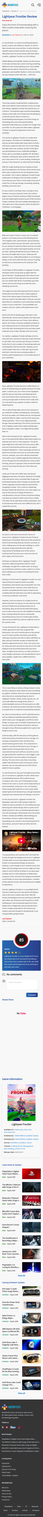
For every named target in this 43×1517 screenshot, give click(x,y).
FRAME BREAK (20, 1136)
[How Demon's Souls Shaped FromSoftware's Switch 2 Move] (31, 1232)
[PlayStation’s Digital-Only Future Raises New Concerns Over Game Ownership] (31, 1178)
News (5, 1510)
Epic (21, 1129)
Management (28, 1146)
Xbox (19, 1506)
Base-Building (9, 1149)
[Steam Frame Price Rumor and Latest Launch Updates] (31, 1363)
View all (21, 1393)
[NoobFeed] (10, 5)
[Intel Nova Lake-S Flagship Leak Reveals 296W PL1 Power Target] (31, 1349)
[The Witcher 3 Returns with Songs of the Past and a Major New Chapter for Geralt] (31, 1192)
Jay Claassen (16, 35)
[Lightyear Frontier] (21, 1120)
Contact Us (6, 1500)
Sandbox (22, 1142)
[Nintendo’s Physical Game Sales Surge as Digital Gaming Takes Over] (31, 1205)
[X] (3, 1427)
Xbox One (27, 1129)
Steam (17, 1129)
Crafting (14, 1146)
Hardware (35, 1510)
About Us (5, 1487)
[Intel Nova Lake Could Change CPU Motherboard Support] (31, 1389)
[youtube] (7, 1427)
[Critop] (20, 1427)
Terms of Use (6, 1493)
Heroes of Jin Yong (9, 1469)
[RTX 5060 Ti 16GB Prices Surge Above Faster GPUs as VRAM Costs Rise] (31, 1296)
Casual (28, 1142)
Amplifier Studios (32, 1136)
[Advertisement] (21, 1050)
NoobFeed (5, 11)
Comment (32, 995)
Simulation (14, 1142)
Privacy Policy (7, 1497)
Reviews (14, 11)
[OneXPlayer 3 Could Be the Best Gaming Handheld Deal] (31, 1376)
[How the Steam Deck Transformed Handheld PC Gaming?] (31, 1309)
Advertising (6, 1490)
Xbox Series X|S (9, 1132)
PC (26, 1506)
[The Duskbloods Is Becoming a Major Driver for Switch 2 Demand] (31, 1245)
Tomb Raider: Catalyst (10, 1475)
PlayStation (8, 1506)
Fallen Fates (6, 1472)
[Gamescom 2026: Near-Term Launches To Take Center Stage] (31, 1258)
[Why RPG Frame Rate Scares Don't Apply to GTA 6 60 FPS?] (31, 1218)
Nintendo (35, 1506)
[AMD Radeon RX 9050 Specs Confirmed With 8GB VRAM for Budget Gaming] (31, 1336)
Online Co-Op (20, 1149)
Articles (25, 1510)
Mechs (20, 1146)
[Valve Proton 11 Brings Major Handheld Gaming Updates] (31, 1323)
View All (21, 1275)
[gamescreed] (13, 1427)
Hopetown (5, 1463)
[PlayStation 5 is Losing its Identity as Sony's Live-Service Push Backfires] (31, 1272)
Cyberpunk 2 (6, 1466)
